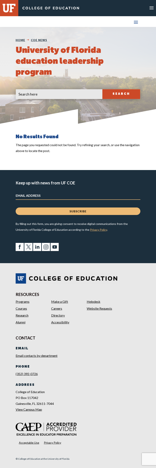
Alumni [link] (20, 322)
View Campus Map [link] (29, 409)
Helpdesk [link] (93, 301)
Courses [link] (21, 308)
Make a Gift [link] (59, 301)
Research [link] (22, 315)
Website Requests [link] (99, 308)
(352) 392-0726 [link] (27, 374)
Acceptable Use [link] (29, 442)
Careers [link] (56, 308)
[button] (151, 7)
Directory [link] (58, 315)
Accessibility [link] (60, 322)
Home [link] (20, 40)
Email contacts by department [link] (36, 355)
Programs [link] (22, 301)
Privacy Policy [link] (98, 229)
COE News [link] (39, 40)
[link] (50, 9)
